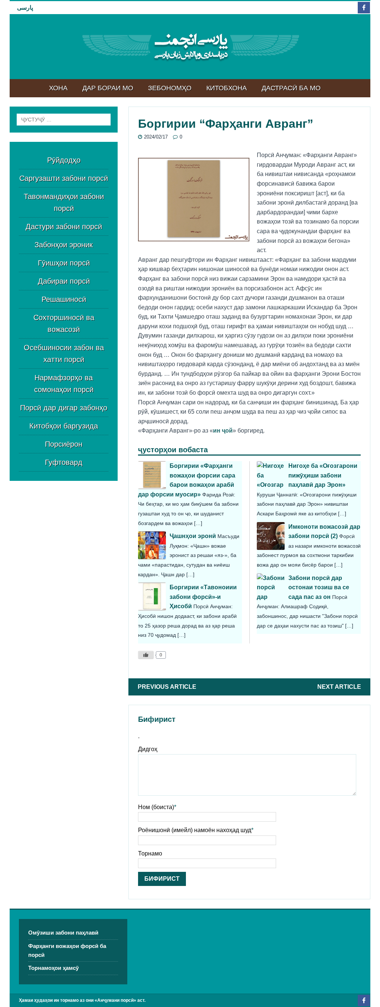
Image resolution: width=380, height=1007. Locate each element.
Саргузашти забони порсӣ (63, 178)
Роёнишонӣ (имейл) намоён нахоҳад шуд (194, 830)
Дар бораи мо (107, 88)
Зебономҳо (169, 88)
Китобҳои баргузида (63, 426)
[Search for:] (63, 119)
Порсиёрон (63, 444)
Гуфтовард (63, 462)
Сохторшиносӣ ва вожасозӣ (63, 323)
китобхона (226, 88)
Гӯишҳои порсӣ (64, 263)
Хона (58, 88)
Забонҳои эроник (64, 245)
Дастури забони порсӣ (64, 226)
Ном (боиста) (156, 807)
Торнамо (150, 853)
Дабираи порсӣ (64, 281)
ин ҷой (223, 430)
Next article (339, 687)
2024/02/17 (156, 137)
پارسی (25, 7)
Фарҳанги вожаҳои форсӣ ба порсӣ (67, 950)
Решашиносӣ (64, 299)
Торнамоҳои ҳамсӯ (53, 968)
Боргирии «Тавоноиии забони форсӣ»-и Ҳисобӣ (203, 596)
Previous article (167, 687)
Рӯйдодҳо (64, 160)
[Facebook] (363, 7)
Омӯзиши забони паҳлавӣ (63, 932)
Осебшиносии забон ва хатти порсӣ (64, 353)
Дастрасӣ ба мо (291, 88)
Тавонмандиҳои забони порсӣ (64, 202)
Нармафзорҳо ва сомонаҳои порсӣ (64, 384)
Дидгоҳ (147, 749)
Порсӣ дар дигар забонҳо (63, 408)
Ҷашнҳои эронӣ (193, 536)
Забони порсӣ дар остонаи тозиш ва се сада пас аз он (318, 587)
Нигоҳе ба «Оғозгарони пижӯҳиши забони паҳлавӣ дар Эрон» (322, 475)
